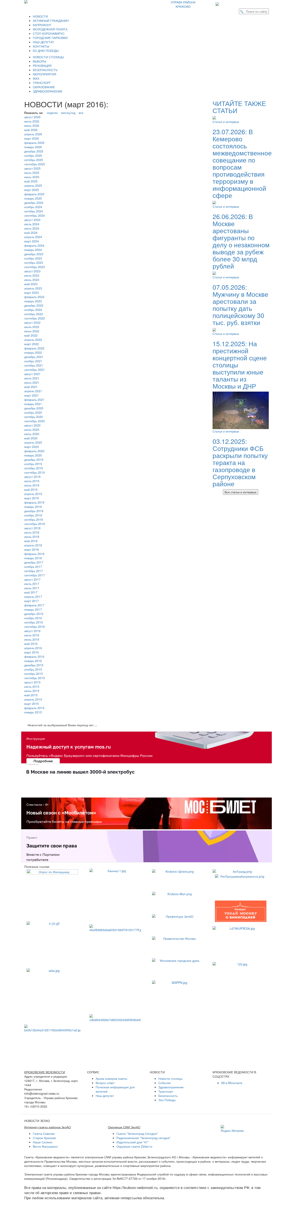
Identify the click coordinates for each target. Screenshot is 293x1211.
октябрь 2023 (33, 262)
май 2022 (31, 335)
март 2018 (31, 549)
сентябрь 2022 (34, 318)
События (164, 1083)
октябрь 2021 (33, 365)
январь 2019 (33, 506)
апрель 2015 (33, 699)
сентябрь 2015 (34, 678)
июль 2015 (31, 686)
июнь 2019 (31, 485)
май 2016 (31, 643)
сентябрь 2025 (34, 164)
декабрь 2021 (33, 357)
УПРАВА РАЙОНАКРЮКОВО (183, 4)
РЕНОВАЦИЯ (42, 65)
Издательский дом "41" (132, 1142)
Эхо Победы (167, 1100)
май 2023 (31, 284)
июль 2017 (31, 584)
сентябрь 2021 (34, 369)
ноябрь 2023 (33, 258)
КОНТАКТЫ (41, 46)
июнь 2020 (31, 434)
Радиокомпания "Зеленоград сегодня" (143, 1138)
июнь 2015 (31, 691)
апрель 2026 (33, 134)
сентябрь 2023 (34, 267)
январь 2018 (33, 558)
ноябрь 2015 (33, 669)
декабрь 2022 (33, 305)
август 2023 (32, 271)
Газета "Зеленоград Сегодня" (137, 1133)
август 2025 (32, 168)
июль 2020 (31, 429)
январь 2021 (33, 404)
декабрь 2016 (33, 613)
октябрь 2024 (33, 211)
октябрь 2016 (33, 622)
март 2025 (31, 190)
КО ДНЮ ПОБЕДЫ (46, 50)
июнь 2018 (31, 536)
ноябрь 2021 (33, 361)
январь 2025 (33, 198)
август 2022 (32, 322)
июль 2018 (31, 532)
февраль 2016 (34, 656)
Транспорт (165, 1091)
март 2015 (31, 703)
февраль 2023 (34, 297)
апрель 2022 (33, 339)
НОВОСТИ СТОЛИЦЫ (48, 57)
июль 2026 (31, 121)
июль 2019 (31, 481)
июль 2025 (31, 172)
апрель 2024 (33, 237)
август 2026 (32, 117)
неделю (52, 112)
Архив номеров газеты (111, 1078)
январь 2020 (33, 455)
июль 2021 (31, 378)
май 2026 (31, 130)
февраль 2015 (34, 708)
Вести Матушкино (45, 1146)
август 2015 (32, 682)
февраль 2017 (34, 605)
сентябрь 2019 (34, 472)
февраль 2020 (34, 451)
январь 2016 (33, 661)
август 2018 (32, 528)
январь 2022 (33, 352)
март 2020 (31, 446)
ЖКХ (36, 78)
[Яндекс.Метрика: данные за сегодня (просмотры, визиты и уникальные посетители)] (232, 1129)
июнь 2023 (31, 279)
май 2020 (31, 438)
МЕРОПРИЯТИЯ (44, 74)
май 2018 (31, 541)
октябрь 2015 (33, 673)
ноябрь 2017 (33, 566)
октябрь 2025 (33, 160)
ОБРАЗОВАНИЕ (44, 87)
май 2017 (31, 592)
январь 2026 (33, 147)
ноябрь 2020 (33, 412)
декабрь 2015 (33, 665)
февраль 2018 (34, 554)
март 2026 (31, 138)
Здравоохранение (171, 1087)
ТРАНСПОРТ (42, 83)
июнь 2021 (31, 382)
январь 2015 (33, 712)
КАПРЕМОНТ (42, 25)
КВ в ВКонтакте (231, 1083)
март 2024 (31, 241)
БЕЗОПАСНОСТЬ (45, 70)
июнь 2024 (31, 228)
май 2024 (31, 232)
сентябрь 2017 (34, 575)
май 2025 (31, 181)
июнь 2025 (31, 177)
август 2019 (32, 476)
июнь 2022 (31, 331)
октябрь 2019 (33, 468)
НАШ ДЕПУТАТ (43, 42)
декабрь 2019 (33, 459)
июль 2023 (31, 275)
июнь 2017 (31, 588)
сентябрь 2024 (34, 215)
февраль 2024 (34, 245)
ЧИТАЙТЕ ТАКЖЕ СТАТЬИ (239, 107)
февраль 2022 (34, 348)
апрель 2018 (33, 545)
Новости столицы (170, 1078)
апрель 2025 (33, 185)
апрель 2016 (33, 648)
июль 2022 (31, 327)
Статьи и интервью (226, 121)
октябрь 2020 (33, 417)
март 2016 (31, 652)
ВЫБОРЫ (39, 61)
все (81, 112)
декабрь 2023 (33, 254)
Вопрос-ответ (105, 1083)
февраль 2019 (34, 502)
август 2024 (32, 220)
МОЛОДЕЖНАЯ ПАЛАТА (50, 29)
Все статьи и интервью (241, 492)
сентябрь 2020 (34, 421)
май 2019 (31, 489)
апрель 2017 (33, 596)
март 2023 (31, 292)
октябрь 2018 (33, 519)
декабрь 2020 (33, 408)
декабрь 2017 (33, 562)
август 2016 (32, 631)
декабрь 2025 (33, 151)
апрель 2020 (33, 442)
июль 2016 (31, 635)
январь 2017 (33, 609)
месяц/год (68, 112)
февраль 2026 (34, 142)
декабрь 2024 (33, 202)
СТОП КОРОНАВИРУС (49, 33)
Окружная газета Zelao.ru (134, 1146)
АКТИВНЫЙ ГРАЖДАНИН (51, 20)
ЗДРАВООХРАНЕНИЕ (47, 91)
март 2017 (31, 601)
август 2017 (32, 579)
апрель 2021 (33, 391)
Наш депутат (105, 1095)
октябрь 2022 (33, 314)
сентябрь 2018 (34, 524)
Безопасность (168, 1095)
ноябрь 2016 (33, 618)
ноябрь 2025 (33, 155)
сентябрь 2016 (34, 626)
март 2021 (31, 395)
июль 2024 (31, 224)
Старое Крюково (44, 1138)
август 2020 (32, 425)
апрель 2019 (33, 494)
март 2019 (31, 498)
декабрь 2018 (33, 511)
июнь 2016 (31, 639)
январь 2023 (33, 301)
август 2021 (32, 374)
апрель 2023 (33, 288)
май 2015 (31, 695)
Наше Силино (42, 1142)
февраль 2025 (34, 194)
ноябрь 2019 (33, 464)
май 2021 (31, 387)
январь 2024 (33, 250)
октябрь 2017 (33, 571)
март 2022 (31, 344)
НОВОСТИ (40, 16)
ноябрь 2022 (33, 309)
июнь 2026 (31, 125)
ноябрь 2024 (33, 207)
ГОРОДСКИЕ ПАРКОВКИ (50, 38)
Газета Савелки (44, 1133)
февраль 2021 (34, 399)
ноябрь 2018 (33, 515)
